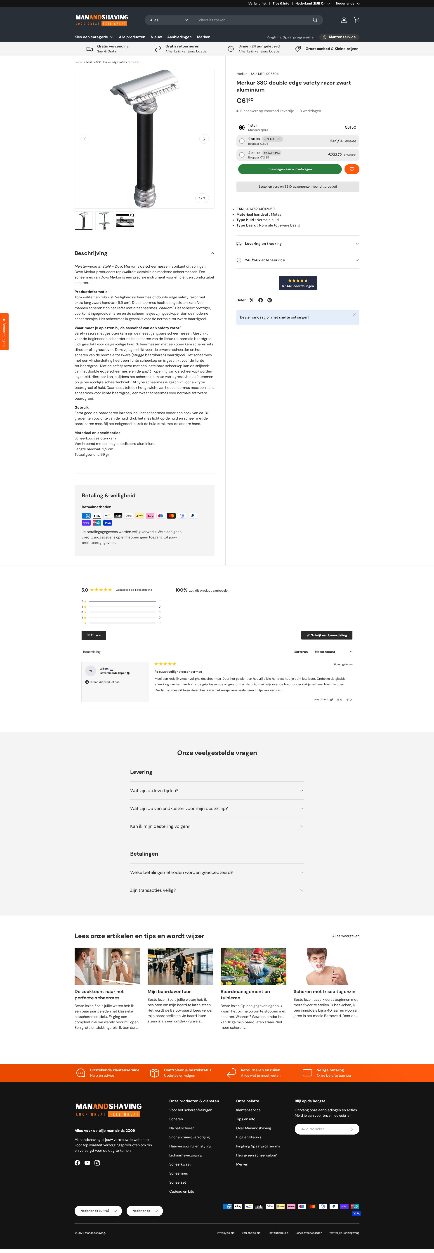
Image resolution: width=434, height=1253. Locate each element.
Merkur (241, 74)
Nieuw (156, 37)
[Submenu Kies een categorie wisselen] (111, 37)
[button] (357, 20)
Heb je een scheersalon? (256, 1155)
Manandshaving (95, 1233)
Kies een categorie (91, 37)
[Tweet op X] (251, 300)
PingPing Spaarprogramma (290, 37)
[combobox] (234, 20)
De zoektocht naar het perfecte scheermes (99, 995)
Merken (203, 37)
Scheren (176, 1119)
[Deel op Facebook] (260, 300)
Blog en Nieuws (248, 1137)
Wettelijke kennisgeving (344, 1233)
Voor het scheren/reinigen (190, 1110)
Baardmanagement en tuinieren (245, 995)
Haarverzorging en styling (190, 1146)
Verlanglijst (257, 3)
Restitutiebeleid (278, 1233)
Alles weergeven (345, 936)
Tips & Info (281, 3)
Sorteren (301, 652)
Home (78, 62)
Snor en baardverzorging (189, 1137)
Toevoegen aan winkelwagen (290, 169)
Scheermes (178, 1173)
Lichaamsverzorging (185, 1155)
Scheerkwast (180, 1164)
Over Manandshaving (253, 1128)
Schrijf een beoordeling (329, 636)
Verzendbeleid (251, 1233)
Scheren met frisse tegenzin (324, 991)
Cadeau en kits (181, 1191)
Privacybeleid (226, 1233)
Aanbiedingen (179, 37)
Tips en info (245, 1119)
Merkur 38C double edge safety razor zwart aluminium (113, 62)
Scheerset (177, 1182)
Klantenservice (248, 1110)
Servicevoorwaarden (309, 1233)
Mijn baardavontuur (169, 991)
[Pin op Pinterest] (269, 300)
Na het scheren (181, 1128)
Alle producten (132, 37)
